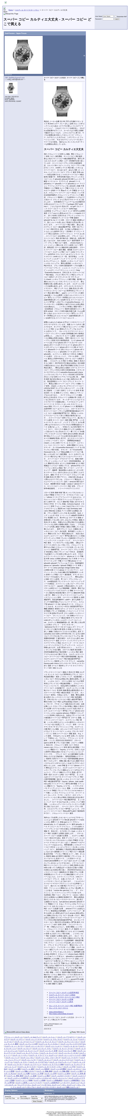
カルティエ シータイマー (35, 1046)
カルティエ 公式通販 (58, 1069)
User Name (98, 16)
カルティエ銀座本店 (51, 1083)
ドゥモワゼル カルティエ (50, 1085)
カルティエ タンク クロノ (42, 1048)
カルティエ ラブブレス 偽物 (53, 1064)
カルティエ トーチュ (20, 1055)
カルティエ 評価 (37, 1073)
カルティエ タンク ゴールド (63, 1048)
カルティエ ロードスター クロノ (50, 1067)
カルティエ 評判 (50, 1073)
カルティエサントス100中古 (18, 1078)
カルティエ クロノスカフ (53, 1039)
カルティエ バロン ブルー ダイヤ (48, 1058)
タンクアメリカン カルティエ (29, 1085)
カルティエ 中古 (69, 1067)
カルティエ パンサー (29, 1060)
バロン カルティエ (68, 1085)
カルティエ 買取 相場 (15, 1076)
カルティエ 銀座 (30, 1076)
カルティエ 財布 (64, 1073)
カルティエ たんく (49, 1037)
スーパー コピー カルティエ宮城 (61, 999)
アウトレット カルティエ (13, 1037)
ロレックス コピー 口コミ (58, 1008)
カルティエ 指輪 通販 (61, 1071)
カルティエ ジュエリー (54, 1046)
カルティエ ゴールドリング (24, 1042)
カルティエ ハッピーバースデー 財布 (72, 1055)
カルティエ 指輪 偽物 (44, 1071)
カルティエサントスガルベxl (40, 1078)
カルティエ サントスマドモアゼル (73, 1044)
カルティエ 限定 (44, 1076)
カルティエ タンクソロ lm (68, 1053)
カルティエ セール (71, 1046)
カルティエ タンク (24, 1048)
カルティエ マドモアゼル (38, 1062)
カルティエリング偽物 (24, 1080)
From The (34, 1096)
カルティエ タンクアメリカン (28, 1053)
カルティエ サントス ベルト (68, 1042)
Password (98, 19)
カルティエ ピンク (45, 1060)
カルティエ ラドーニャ (32, 1064)
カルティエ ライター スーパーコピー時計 (64, 997)
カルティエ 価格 (15, 1069)
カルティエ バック (12, 1058)
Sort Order (23, 1096)
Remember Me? (122, 16)
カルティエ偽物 (39, 1080)
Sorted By (8, 1096)
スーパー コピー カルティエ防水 (61, 1002)
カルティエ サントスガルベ (49, 1044)
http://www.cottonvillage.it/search (61, 1014)
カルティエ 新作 (77, 1071)
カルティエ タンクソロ (48, 1053)
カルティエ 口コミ (74, 1069)
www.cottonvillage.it (56, 1012)
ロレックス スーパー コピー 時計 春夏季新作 (65, 1006)
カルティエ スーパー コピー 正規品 (62, 995)
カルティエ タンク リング (28, 1051)
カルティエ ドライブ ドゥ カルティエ (43, 1055)
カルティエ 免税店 (42, 1069)
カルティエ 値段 (28, 1069)
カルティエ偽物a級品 (54, 1080)
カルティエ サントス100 (28, 1044)
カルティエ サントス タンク (46, 1042)
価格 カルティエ (72, 1087)
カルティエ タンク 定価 (48, 1051)
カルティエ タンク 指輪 (67, 1051)
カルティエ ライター (15, 1064)
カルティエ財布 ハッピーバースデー (29, 1083)
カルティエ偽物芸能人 (72, 1080)
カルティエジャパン (59, 1078)
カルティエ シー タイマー (14, 1046)
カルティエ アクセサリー (66, 1037)
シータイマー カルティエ (69, 1083)
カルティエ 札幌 (24, 1073)
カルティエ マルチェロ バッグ (60, 1062)
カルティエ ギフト (17, 1039)
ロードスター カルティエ (55, 1087)
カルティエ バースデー (70, 1058)
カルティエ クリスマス (34, 1039)
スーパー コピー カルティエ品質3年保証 (64, 993)
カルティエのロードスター (61, 1076)
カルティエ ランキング (73, 1064)
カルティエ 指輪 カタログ (25, 1071)
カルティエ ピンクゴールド (63, 1060)
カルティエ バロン (27, 1058)
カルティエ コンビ (71, 1039)
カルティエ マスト (21, 1062)
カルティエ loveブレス (32, 1037)
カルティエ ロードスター (27, 1067)
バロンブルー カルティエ (35, 1087)
